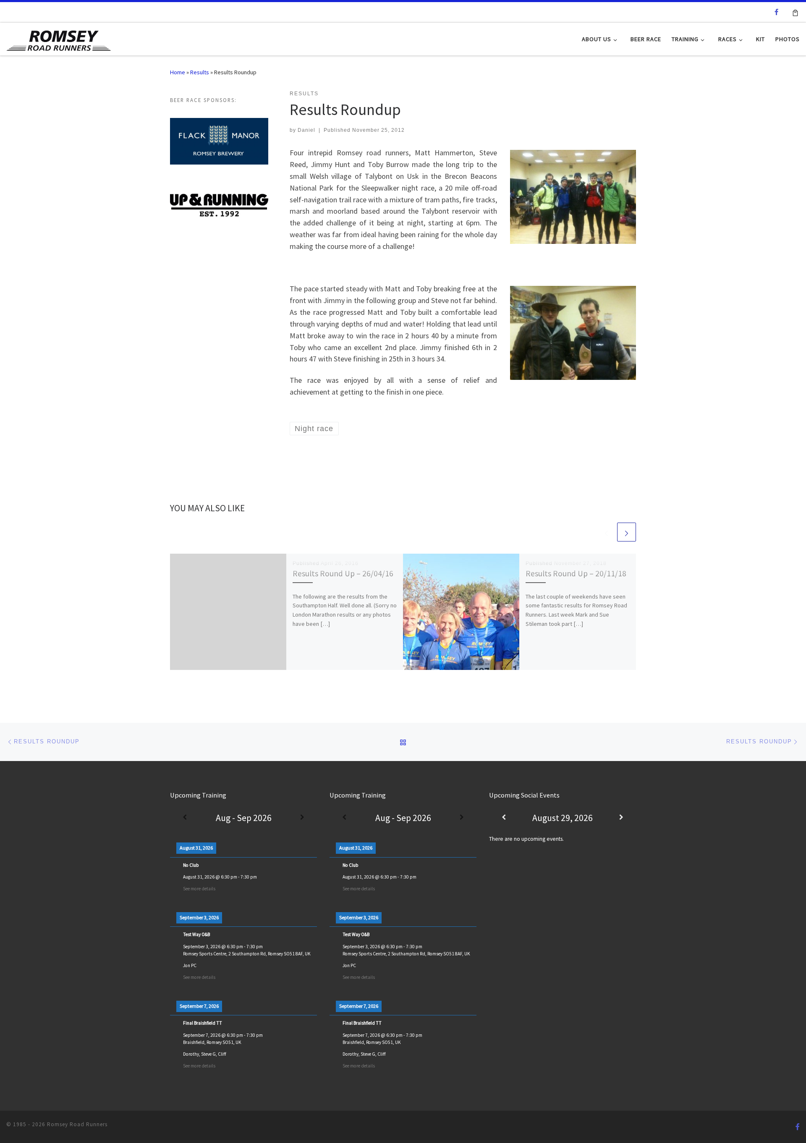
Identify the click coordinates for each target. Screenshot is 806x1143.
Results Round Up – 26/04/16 (343, 573)
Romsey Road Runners (77, 1124)
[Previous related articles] (606, 532)
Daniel (306, 130)
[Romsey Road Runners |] (58, 38)
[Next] (302, 817)
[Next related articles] (626, 532)
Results (199, 72)
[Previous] (184, 817)
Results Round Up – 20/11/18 (576, 573)
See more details (199, 889)
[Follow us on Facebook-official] (776, 12)
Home (177, 72)
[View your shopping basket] (795, 12)
